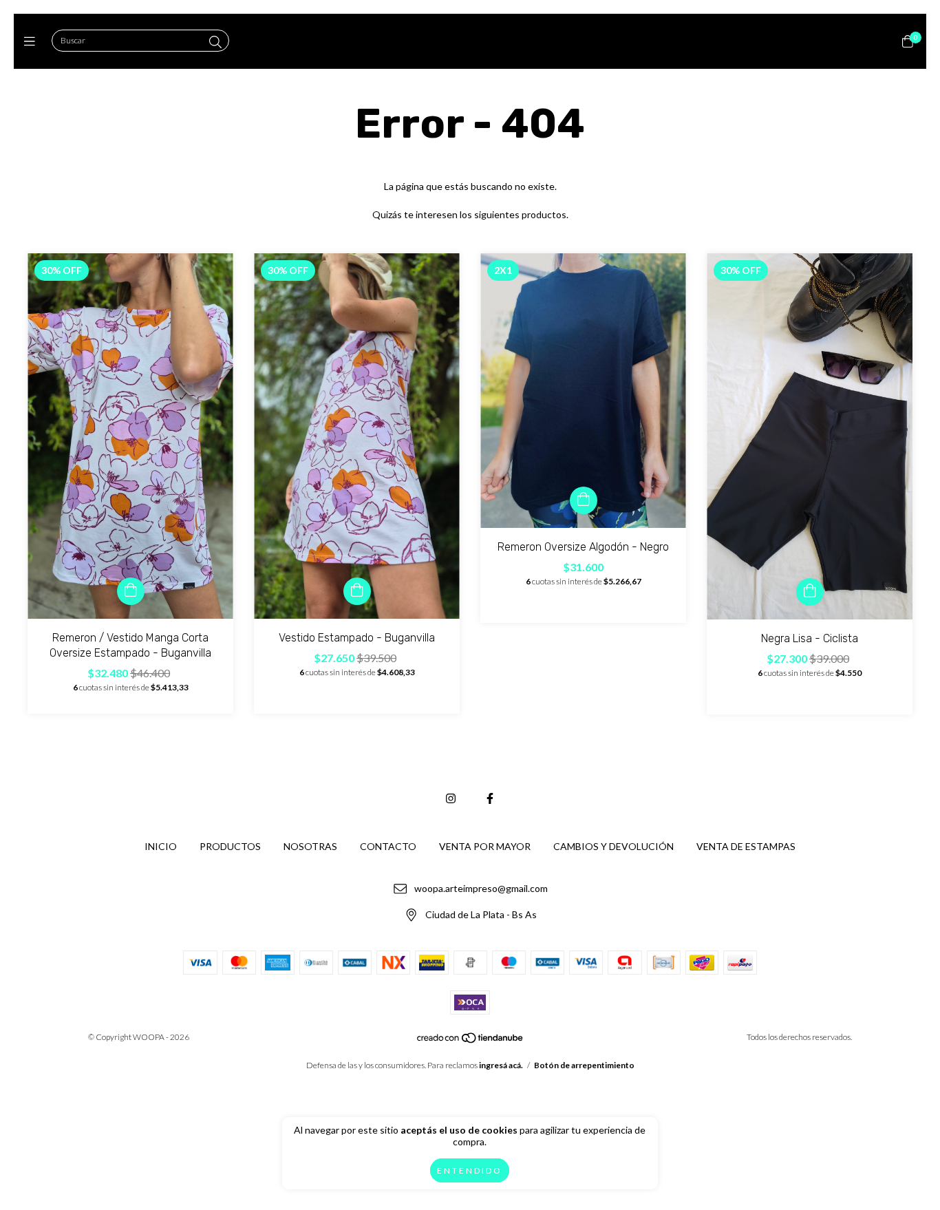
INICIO (161, 846)
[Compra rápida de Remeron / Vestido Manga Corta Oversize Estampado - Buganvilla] (131, 591)
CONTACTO (388, 846)
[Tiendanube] (471, 1041)
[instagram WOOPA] (450, 798)
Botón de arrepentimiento (584, 1065)
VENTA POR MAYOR (485, 846)
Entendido (469, 1170)
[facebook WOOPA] (490, 798)
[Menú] (33, 41)
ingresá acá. (501, 1065)
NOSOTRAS (310, 846)
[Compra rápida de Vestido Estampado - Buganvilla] (357, 591)
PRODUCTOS (230, 846)
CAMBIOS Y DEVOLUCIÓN (613, 846)
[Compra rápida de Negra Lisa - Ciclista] (810, 592)
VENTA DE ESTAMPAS (745, 846)
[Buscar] (215, 42)
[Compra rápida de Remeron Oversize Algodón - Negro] (583, 500)
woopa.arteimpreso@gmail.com (481, 888)
